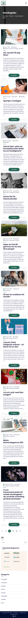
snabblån (21, 48)
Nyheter (11, 16)
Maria (15, 47)
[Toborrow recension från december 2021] (16, 561)
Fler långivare (6, 566)
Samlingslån (15, 48)
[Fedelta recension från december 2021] (16, 557)
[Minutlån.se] (3, 3)
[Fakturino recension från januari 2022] (16, 553)
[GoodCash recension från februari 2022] (7, 553)
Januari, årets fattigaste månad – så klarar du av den (13, 344)
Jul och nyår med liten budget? (13, 393)
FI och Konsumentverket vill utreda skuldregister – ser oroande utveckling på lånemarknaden (13, 494)
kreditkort (3, 586)
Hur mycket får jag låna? (11, 54)
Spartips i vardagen (12, 101)
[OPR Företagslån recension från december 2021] (7, 561)
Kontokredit (4, 582)
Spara (16, 338)
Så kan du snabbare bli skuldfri (13, 295)
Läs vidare (14, 75)
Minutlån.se (5, 16)
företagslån (4, 579)
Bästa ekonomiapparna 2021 (13, 441)
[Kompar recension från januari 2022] (7, 557)
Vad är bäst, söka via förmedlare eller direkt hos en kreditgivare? (13, 148)
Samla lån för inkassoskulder (10, 197)
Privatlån (11, 48)
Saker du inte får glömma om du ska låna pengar (12, 246)
